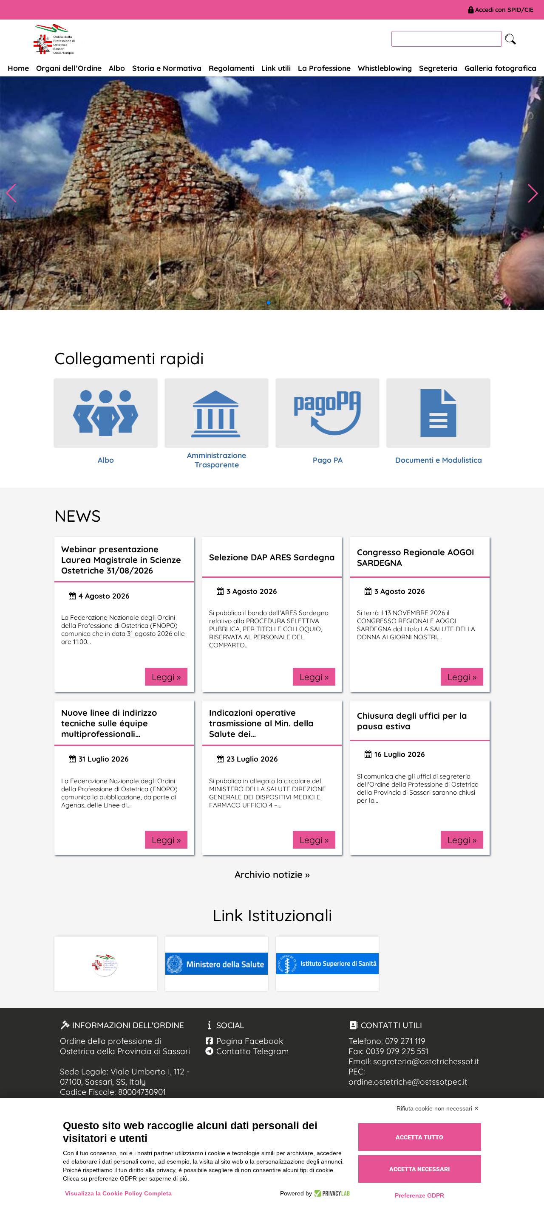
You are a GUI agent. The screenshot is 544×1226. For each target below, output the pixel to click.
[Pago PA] (327, 413)
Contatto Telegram (251, 1051)
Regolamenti (231, 68)
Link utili (276, 68)
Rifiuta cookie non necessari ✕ (438, 1108)
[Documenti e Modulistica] (438, 413)
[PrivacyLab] (331, 1193)
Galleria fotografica (500, 68)
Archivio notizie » (272, 874)
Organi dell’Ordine (69, 68)
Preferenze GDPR (419, 1195)
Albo (117, 68)
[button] (533, 193)
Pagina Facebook (248, 1041)
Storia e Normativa (166, 68)
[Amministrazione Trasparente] (216, 413)
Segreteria (438, 68)
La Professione (324, 68)
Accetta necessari (419, 1169)
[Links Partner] (105, 964)
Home (18, 68)
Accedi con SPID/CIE (504, 10)
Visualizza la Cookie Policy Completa (118, 1193)
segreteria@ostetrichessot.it (426, 1061)
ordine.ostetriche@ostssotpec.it (408, 1082)
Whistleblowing (385, 68)
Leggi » (166, 676)
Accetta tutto (419, 1137)
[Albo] (105, 413)
